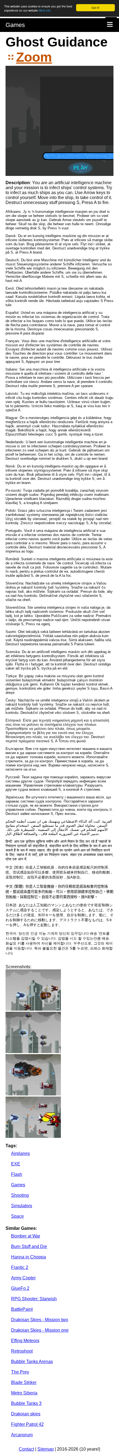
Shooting (20, 1195)
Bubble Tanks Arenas (32, 1361)
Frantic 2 (19, 1267)
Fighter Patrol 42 (27, 1424)
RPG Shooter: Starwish (34, 1298)
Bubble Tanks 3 (26, 1403)
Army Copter (23, 1277)
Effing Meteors (25, 1340)
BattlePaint (22, 1309)
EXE (15, 1164)
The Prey (20, 1372)
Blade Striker (24, 1382)
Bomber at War (25, 1236)
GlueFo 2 (20, 1288)
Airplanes (20, 1153)
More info (45, 10)
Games (15, 24)
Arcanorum (22, 1434)
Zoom (34, 57)
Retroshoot (22, 1351)
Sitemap (45, 1449)
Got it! (95, 8)
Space (17, 1216)
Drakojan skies (25, 1414)
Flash (16, 1174)
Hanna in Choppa (28, 1257)
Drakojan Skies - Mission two (39, 1319)
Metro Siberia (24, 1393)
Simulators (21, 1205)
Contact (26, 1449)
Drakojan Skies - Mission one (40, 1330)
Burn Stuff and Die (29, 1246)
